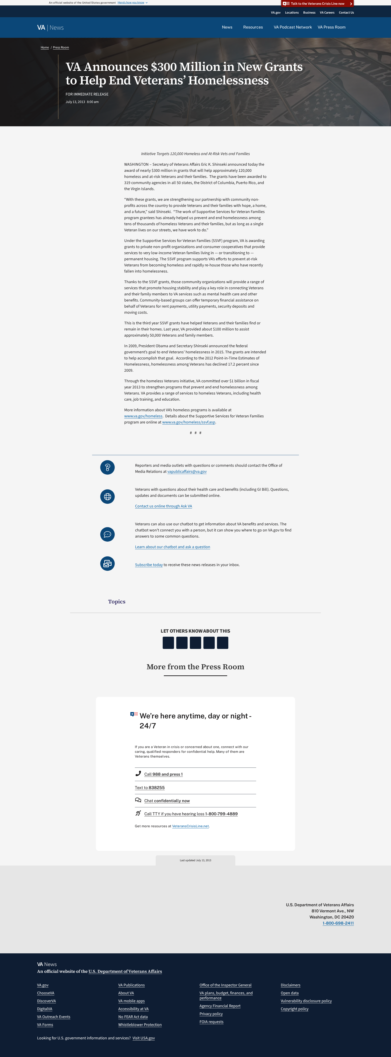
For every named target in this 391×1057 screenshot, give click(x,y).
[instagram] (334, 895)
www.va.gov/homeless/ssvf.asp (188, 422)
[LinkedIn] (209, 643)
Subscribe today (149, 565)
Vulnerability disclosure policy (306, 1001)
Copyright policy (294, 1009)
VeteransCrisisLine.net (190, 826)
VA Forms (45, 1025)
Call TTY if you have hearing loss (191, 813)
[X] (182, 643)
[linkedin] (343, 895)
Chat (167, 800)
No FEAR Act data (133, 1017)
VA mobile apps (131, 1001)
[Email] (222, 643)
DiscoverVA (46, 1001)
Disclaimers (290, 985)
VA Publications (131, 985)
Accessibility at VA (133, 1009)
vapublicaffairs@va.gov (187, 471)
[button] (352, 28)
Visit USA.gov (144, 1038)
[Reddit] (195, 643)
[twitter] (307, 895)
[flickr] (352, 895)
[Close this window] (290, 701)
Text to (150, 787)
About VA (126, 993)
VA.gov (42, 985)
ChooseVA (45, 993)
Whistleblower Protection (140, 1025)
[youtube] (299, 895)
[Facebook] (168, 643)
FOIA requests (212, 1022)
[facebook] (325, 895)
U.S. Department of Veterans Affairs (125, 971)
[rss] (316, 895)
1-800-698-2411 (338, 923)
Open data (290, 993)
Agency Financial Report (220, 1006)
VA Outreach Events (53, 1017)
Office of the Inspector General (226, 985)
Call (163, 774)
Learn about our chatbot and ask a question (172, 547)
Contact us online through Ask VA (163, 506)
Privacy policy (211, 1014)
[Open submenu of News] (235, 27)
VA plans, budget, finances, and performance (226, 995)
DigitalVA (44, 1009)
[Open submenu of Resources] (265, 27)
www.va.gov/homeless (143, 416)
